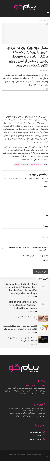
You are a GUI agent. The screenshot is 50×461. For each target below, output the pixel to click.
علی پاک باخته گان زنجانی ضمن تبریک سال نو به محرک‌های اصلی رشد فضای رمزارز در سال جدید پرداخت (26, 410)
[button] (48, 13)
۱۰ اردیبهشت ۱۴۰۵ (30, 320)
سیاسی (41, 21)
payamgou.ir (35, 439)
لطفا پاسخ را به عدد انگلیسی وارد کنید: (35, 256)
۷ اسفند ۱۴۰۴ (31, 344)
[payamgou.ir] (44, 439)
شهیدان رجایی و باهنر (21, 165)
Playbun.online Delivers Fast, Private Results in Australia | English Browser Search (22, 305)
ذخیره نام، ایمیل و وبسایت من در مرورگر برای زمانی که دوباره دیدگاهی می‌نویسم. (28, 248)
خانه (47, 21)
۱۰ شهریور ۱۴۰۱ (42, 70)
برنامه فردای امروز (35, 165)
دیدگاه (45, 186)
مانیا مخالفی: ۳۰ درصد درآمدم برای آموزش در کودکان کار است (27, 413)
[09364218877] (44, 432)
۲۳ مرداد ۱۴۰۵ (31, 297)
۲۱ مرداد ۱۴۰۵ (31, 311)
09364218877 (35, 435)
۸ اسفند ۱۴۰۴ (31, 332)
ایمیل (45, 226)
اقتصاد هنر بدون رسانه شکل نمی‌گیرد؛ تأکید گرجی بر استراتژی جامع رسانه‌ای (20, 328)
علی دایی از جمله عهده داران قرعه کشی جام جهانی (30, 416)
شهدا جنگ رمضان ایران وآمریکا (23, 316)
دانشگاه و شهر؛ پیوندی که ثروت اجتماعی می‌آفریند (22, 339)
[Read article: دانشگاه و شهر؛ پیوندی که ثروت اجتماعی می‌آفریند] (43, 339)
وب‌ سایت (45, 237)
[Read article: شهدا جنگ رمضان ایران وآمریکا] (43, 318)
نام (46, 215)
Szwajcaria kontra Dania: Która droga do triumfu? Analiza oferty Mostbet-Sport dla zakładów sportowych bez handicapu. (21, 289)
